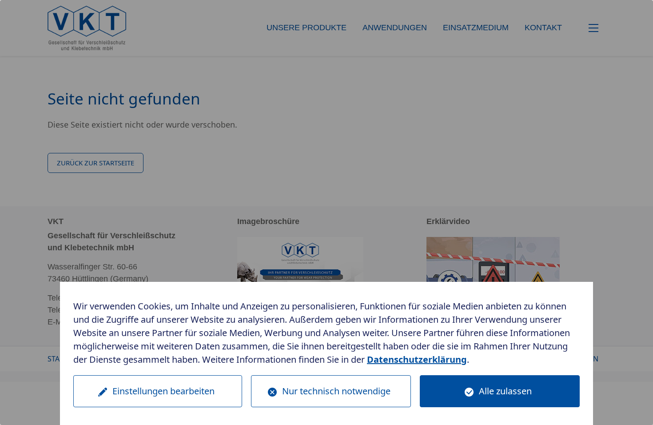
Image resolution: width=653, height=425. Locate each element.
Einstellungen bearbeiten (163, 391)
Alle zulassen (505, 391)
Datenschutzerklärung (417, 359)
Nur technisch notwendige (336, 391)
